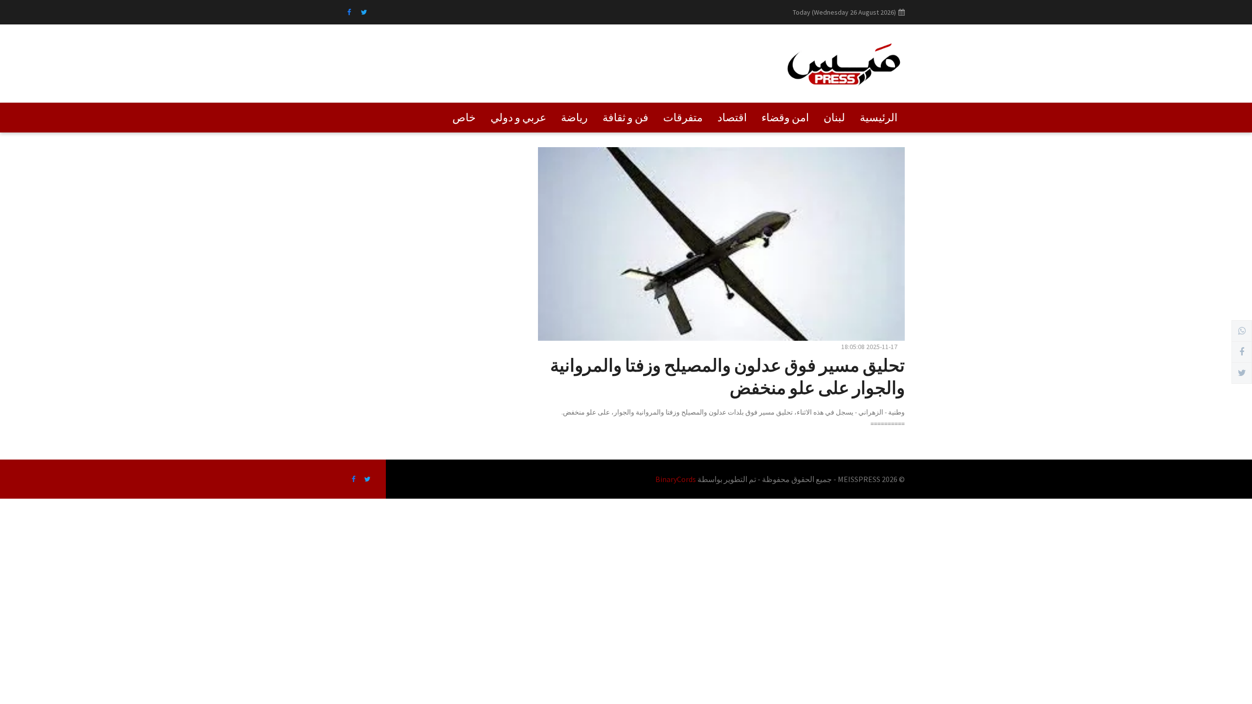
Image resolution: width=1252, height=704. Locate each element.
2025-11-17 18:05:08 (869, 346)
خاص (464, 117)
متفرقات (683, 117)
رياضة (574, 117)
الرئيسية (878, 117)
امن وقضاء (785, 117)
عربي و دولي (518, 117)
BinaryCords (675, 479)
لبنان (834, 117)
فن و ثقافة (625, 117)
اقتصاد (732, 117)
